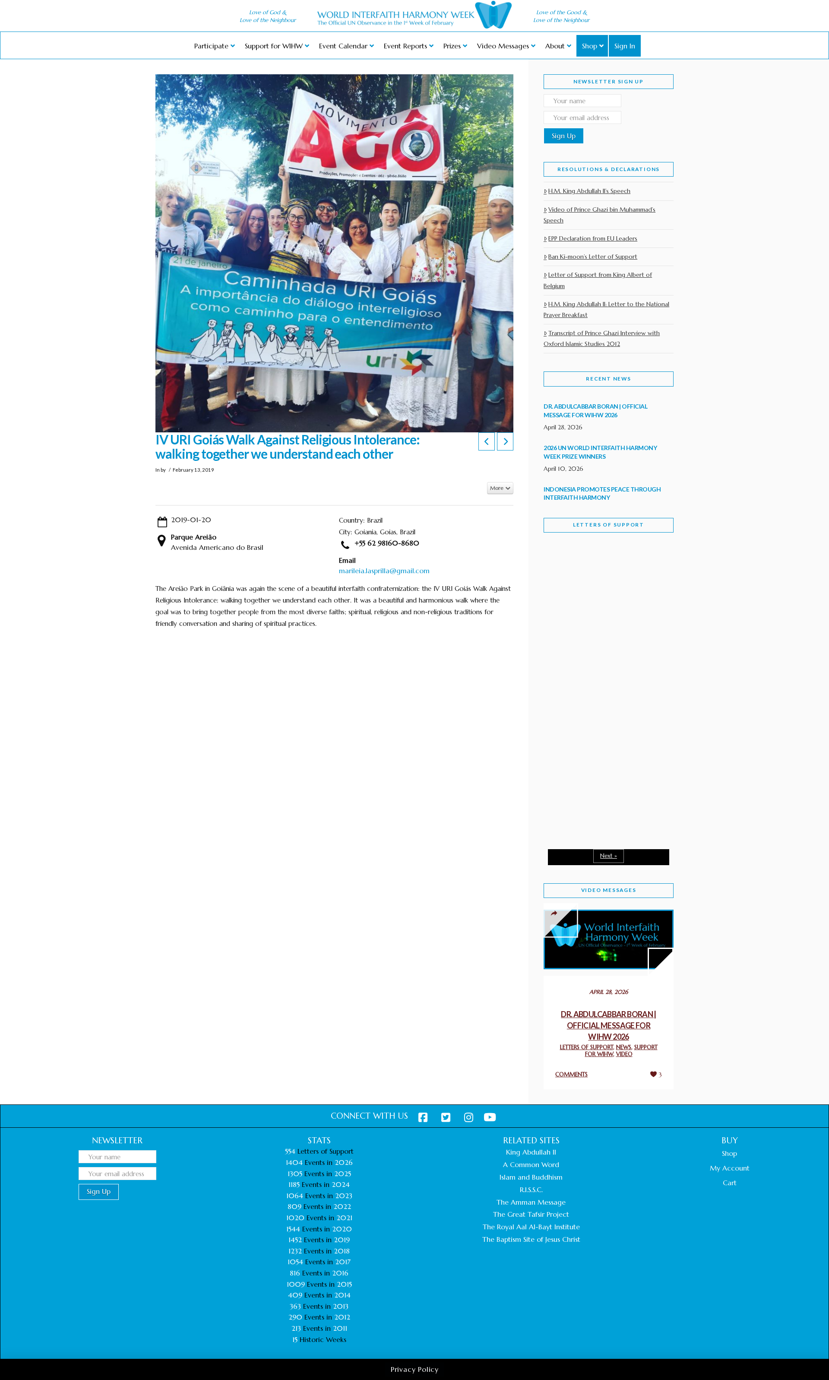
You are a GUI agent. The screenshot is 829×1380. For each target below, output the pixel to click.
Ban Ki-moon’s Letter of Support (592, 256)
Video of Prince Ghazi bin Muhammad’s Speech (599, 215)
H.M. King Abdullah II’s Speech (589, 191)
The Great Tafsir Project (531, 1214)
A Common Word (531, 1164)
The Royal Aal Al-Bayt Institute (531, 1226)
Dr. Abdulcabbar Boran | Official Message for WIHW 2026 (608, 1025)
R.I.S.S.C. (531, 1189)
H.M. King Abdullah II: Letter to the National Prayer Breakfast (606, 309)
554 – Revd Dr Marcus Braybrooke (600, 677)
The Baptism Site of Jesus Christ (531, 1239)
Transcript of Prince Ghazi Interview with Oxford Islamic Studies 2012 (602, 338)
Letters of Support (608, 524)
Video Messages (608, 890)
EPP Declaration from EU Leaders (592, 238)
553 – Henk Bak (588, 769)
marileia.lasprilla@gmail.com (384, 570)
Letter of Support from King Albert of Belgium (598, 280)
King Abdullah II (531, 1152)
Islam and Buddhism (531, 1177)
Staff (565, 616)
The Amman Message (531, 1202)
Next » (608, 856)
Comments (571, 1074)
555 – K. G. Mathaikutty (603, 574)
